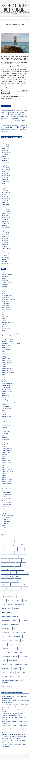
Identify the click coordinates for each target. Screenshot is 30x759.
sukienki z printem (7, 485)
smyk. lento (24, 656)
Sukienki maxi (5, 473)
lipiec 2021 (5, 244)
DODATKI (4, 324)
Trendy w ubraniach (7, 517)
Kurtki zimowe (6, 387)
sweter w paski (4, 129)
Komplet (4, 366)
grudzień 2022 (6, 212)
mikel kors (15, 123)
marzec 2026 (5, 141)
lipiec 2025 (5, 156)
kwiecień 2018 (6, 257)
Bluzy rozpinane (6, 309)
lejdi (7, 118)
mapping (13, 120)
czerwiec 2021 (6, 246)
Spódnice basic (6, 439)
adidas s (10, 110)
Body (3, 311)
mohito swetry (5, 125)
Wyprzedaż (5, 529)
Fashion (4, 332)
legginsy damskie (6, 389)
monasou (11, 125)
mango (22, 118)
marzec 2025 (5, 164)
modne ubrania (21, 123)
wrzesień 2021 (6, 240)
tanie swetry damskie (21, 664)
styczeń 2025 (5, 168)
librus (19, 118)
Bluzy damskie (6, 305)
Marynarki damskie (7, 391)
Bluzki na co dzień (7, 295)
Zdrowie (4, 534)
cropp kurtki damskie (17, 569)
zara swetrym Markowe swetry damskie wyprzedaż (12, 681)
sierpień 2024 (5, 177)
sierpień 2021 (5, 242)
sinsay (22, 652)
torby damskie (6, 510)
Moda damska (6, 395)
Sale (3, 429)
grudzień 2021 (6, 234)
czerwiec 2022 (6, 223)
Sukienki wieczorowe (7, 483)
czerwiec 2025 (6, 158)
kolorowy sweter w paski (22, 116)
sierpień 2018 (5, 250)
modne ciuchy (14, 624)
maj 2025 (4, 160)
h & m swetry (14, 114)
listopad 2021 (5, 236)
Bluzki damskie (6, 292)
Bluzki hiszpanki (6, 294)
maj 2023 (4, 206)
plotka (16, 640)
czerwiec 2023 (6, 204)
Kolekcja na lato (6, 359)
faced (3, 577)
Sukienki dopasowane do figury (10, 464)
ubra (24, 129)
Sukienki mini (5, 477)
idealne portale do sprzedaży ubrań (11, 343)
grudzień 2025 (6, 146)
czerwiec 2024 (6, 181)
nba (10, 636)
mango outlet (18, 604)
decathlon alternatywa (8, 322)
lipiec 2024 (5, 179)
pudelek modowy (6, 425)
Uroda (3, 525)
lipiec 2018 (5, 252)
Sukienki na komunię (7, 481)
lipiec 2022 (5, 221)
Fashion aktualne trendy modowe (11, 334)
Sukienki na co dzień (7, 479)
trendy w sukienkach (7, 515)
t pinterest (15, 668)
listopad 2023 (5, 194)
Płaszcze (4, 414)
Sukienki (4, 458)
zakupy (4, 531)
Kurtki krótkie (5, 381)
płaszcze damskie (6, 416)
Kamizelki (4, 347)
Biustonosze (5, 284)
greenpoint (6, 114)
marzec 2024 (5, 187)
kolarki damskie (6, 355)
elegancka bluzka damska (7, 63)
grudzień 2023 (6, 192)
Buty (3, 315)
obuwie (4, 404)
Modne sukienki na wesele (9, 401)
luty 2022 (4, 231)
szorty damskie (6, 498)
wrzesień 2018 (6, 248)
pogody (11, 644)
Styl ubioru (5, 454)
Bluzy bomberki (6, 303)
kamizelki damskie (7, 349)
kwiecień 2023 (6, 208)
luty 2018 (4, 261)
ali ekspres (15, 110)
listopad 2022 (5, 213)
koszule (4, 374)
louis (3, 604)
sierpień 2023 (5, 200)
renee (25, 125)
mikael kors (10, 123)
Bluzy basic (5, 301)
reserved (4, 427)
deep (13, 573)
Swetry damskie (6, 489)
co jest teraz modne (7, 565)
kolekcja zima (5, 364)
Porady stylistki (6, 420)
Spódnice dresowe (7, 441)
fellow (23, 112)
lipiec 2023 (5, 202)
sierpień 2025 (5, 154)
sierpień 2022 (5, 219)
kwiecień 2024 (6, 185)
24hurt (4, 541)
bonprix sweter (20, 553)
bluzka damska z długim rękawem (17, 61)
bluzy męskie (5, 307)
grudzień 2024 (6, 169)
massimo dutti (6, 620)
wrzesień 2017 (6, 263)
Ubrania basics (6, 519)
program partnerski (7, 424)
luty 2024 (4, 189)
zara (26, 129)
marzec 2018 (5, 259)
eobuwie (4, 330)
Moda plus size (6, 399)
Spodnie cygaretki (7, 443)
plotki (23, 640)
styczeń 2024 (5, 190)
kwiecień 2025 (6, 162)
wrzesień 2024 (6, 175)
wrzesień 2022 (6, 217)
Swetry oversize (6, 492)
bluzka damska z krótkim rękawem (18, 62)
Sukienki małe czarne (7, 471)
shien (15, 652)
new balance (17, 636)
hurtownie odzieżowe (7, 341)
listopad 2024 (5, 171)
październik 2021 (6, 238)
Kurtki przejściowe (7, 383)
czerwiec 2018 (6, 254)
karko (14, 116)
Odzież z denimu (6, 408)
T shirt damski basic (7, 502)
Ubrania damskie (6, 521)
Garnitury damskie (7, 336)
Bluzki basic (5, 290)
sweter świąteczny (11, 129)
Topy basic (5, 508)
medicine (15, 620)
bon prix (11, 553)
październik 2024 (6, 173)
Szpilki (3, 500)
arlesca (4, 549)
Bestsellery (5, 280)
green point (14, 581)
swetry (4, 487)
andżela (21, 110)
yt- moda (4, 676)
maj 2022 (4, 225)
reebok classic (6, 648)
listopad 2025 (5, 148)
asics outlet (12, 549)
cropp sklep (5, 573)
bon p (3, 553)
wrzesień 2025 (6, 152)
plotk (10, 640)
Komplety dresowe (7, 370)
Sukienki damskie (6, 462)
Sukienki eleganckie (7, 468)
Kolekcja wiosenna (7, 362)
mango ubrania (7, 121)
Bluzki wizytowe (6, 297)
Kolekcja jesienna (6, 357)
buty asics (5, 561)
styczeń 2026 (5, 145)
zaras (17, 676)
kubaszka (3, 118)
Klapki (3, 353)
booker (4, 557)
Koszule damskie (6, 376)
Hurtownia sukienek (7, 339)
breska (6, 112)
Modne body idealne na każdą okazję (12, 715)
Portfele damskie (6, 422)
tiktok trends (5, 506)
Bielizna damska (6, 282)
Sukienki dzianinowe (7, 466)
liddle (25, 600)
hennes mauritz (21, 114)
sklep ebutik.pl (17, 127)
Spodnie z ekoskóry (7, 452)
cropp (3, 318)
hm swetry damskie (7, 589)
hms (25, 585)
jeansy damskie (6, 345)
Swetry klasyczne (6, 490)
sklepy (3, 435)
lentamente (13, 118)
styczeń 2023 (5, 210)
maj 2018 (4, 256)
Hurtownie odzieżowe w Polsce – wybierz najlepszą (15, 704)
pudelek (18, 644)
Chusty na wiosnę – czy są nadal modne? (13, 713)
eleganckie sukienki (7, 328)
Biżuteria (4, 286)
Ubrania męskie (6, 523)
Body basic (5, 313)
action (2, 110)
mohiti (15, 628)
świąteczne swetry (4, 131)
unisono (11, 672)
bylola (14, 112)
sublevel (4, 456)
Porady (4, 418)
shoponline (5, 433)
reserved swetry (5, 127)
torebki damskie (6, 512)
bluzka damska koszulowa (16, 59)
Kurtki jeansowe (6, 380)
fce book (10, 577)
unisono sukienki (21, 672)
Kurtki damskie (6, 378)
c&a (18, 561)
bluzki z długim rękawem (8, 299)
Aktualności (5, 276)
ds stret (20, 112)
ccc (17, 112)
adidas (4, 272)
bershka (21, 549)
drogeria (4, 326)
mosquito (16, 125)
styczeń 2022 (5, 233)
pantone (4, 410)
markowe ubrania (7, 612)
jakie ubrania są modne (8, 592)
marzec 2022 (5, 229)
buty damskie (5, 316)
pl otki (3, 644)
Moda (3, 393)
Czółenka (4, 320)
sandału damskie (6, 431)
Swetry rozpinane (6, 494)
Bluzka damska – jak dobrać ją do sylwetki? (14, 56)
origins (4, 640)
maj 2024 (4, 183)
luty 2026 (4, 143)
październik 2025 (6, 150)
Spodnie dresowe (6, 447)
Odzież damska (6, 406)
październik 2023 (6, 196)
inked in (11, 116)
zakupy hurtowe (6, 533)
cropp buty (5, 569)
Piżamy (4, 412)
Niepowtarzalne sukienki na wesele (11, 403)
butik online (10, 112)
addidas (6, 110)
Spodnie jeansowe (7, 450)
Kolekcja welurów (6, 360)
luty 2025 (4, 166)
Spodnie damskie (6, 445)
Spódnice (4, 437)
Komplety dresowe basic (8, 372)
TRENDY (7, 58)
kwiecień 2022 (6, 227)
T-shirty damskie (6, 504)
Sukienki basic (6, 460)
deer (19, 573)
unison (4, 672)
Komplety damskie (7, 368)
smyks (3, 660)
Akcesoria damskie (7, 274)
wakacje (4, 527)
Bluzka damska (18, 58)
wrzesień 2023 (6, 198)
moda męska (5, 397)
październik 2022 (6, 215)
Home (3, 338)
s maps (27, 127)
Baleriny (4, 278)
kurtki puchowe (6, 385)
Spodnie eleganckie (7, 448)
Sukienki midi (5, 475)
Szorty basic (5, 496)
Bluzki (3, 58)
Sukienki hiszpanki (7, 469)
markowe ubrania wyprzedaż (10, 616)
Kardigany (4, 351)
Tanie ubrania (18, 129)
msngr (21, 125)
